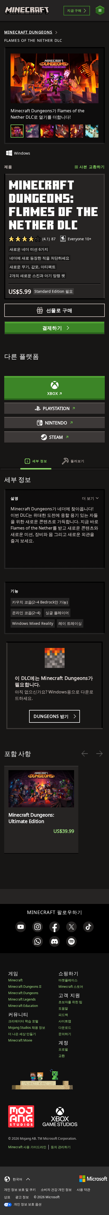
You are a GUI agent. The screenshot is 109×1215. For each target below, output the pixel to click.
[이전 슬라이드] (84, 753)
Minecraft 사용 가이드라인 (27, 1147)
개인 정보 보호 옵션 (27, 1204)
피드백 (63, 1014)
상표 (7, 1197)
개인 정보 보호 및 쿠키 (20, 1190)
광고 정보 (22, 1197)
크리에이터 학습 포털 (23, 1021)
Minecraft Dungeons (28, 32)
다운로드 (64, 1027)
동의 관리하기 (61, 1147)
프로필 (63, 1049)
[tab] (17, 131)
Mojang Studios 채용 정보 (26, 1027)
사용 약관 (83, 1190)
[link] (20, 926)
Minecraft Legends (22, 999)
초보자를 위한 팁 (70, 1002)
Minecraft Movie (20, 1040)
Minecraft (15, 980)
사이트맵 (64, 1021)
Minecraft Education (23, 1005)
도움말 (63, 1008)
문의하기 (64, 1034)
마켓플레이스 (68, 980)
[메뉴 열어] (100, 10)
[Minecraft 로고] (26, 10)
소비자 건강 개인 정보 (56, 1190)
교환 (61, 1055)
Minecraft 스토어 (70, 986)
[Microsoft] (93, 1178)
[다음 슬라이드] (99, 753)
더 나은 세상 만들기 (22, 1034)
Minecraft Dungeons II (24, 986)
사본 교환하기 (92, 166)
